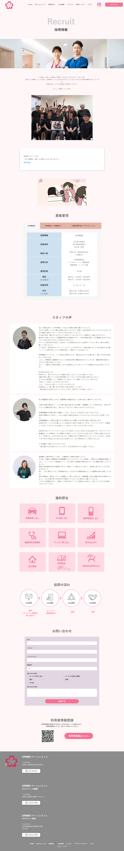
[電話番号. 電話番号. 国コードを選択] (29, 668)
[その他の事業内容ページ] (55, 4)
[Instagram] (99, 4)
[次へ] (90, 117)
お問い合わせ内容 (32, 686)
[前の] (34, 117)
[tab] (31, 226)
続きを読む (27, 162)
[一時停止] (91, 139)
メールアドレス (32, 656)
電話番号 (29, 665)
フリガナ (30, 648)
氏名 (28, 639)
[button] (83, 203)
